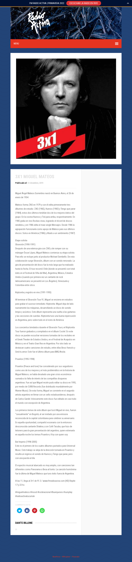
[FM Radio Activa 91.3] (38, 37)
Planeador (76, 557)
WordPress (56, 557)
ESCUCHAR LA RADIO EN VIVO (84, 3)
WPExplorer (66, 557)
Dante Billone (24, 522)
